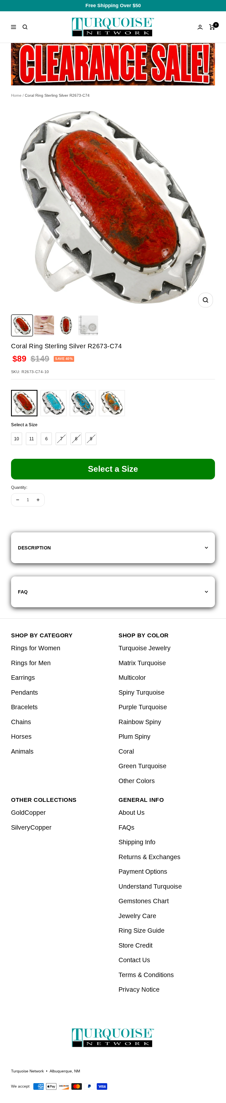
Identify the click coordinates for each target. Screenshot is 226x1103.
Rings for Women (35, 648)
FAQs (126, 827)
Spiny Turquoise (142, 692)
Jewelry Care (137, 916)
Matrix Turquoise (142, 663)
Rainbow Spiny (140, 722)
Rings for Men (31, 663)
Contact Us (134, 960)
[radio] (24, 403)
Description (34, 547)
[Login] (200, 27)
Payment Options (143, 871)
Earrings (23, 677)
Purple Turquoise (143, 707)
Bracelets (24, 707)
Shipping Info (137, 842)
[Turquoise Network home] (113, 1033)
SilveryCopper (31, 827)
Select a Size (24, 424)
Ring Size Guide (142, 930)
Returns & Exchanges (150, 857)
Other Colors (137, 781)
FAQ (23, 591)
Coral (126, 751)
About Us (132, 812)
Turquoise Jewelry (145, 648)
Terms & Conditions (146, 975)
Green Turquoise (142, 766)
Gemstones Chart (144, 901)
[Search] (25, 27)
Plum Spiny (134, 736)
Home (16, 95)
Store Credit (135, 945)
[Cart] (212, 27)
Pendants (24, 692)
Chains (21, 722)
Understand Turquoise (150, 886)
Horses (21, 736)
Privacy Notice (139, 989)
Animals (22, 751)
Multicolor (132, 677)
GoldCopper (28, 812)
